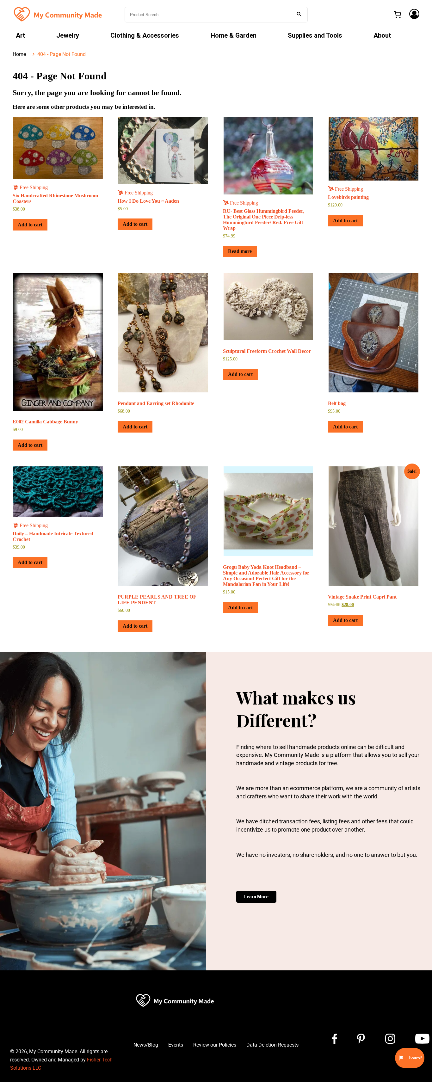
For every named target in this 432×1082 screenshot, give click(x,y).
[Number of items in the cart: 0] (397, 14)
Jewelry (67, 35)
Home (19, 54)
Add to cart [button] (30, 224)
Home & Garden (233, 35)
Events (175, 1045)
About (382, 35)
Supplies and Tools (315, 35)
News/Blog (145, 1045)
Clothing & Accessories (144, 35)
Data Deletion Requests (272, 1045)
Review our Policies (214, 1045)
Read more (240, 251)
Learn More (256, 896)
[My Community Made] (58, 14)
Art (20, 35)
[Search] (299, 14)
